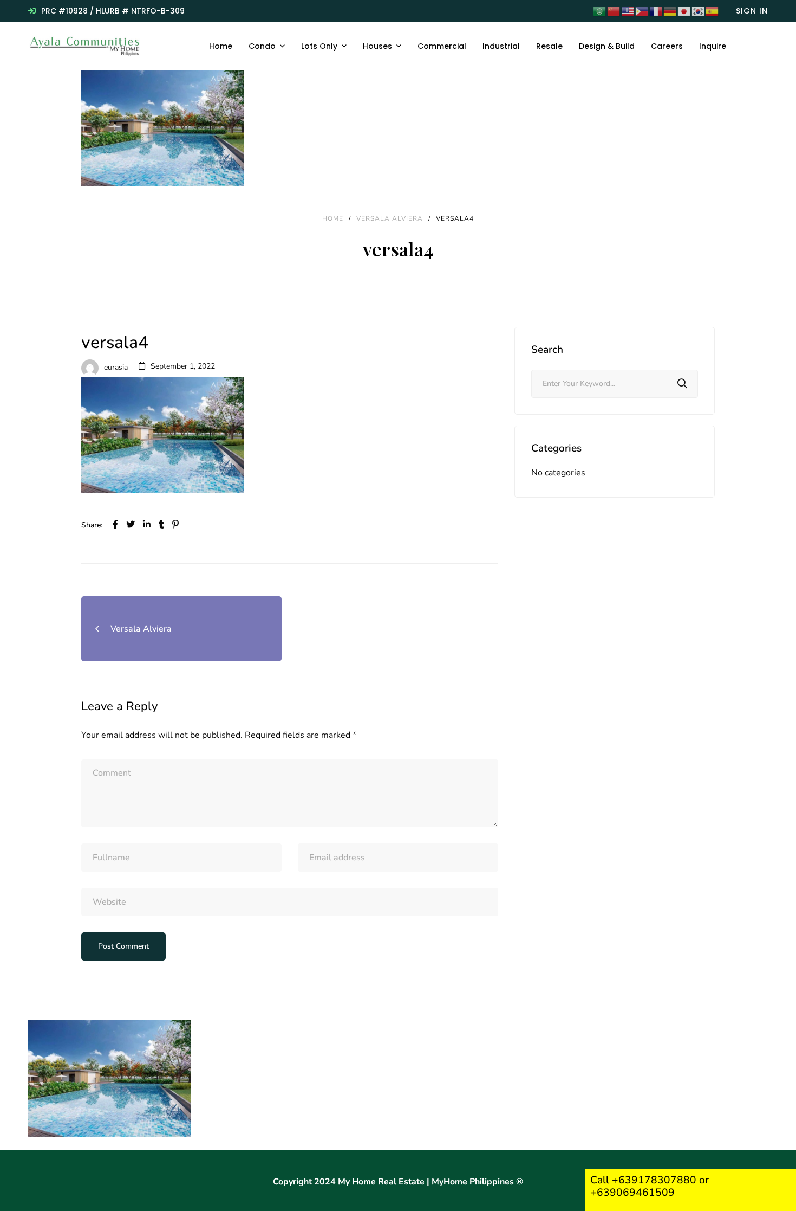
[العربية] (600, 10)
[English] (628, 10)
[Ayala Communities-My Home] (85, 46)
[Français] (656, 10)
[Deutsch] (670, 10)
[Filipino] (642, 10)
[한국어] (698, 10)
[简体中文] (614, 10)
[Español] (713, 10)
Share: (91, 525)
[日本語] (684, 10)
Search (682, 384)
